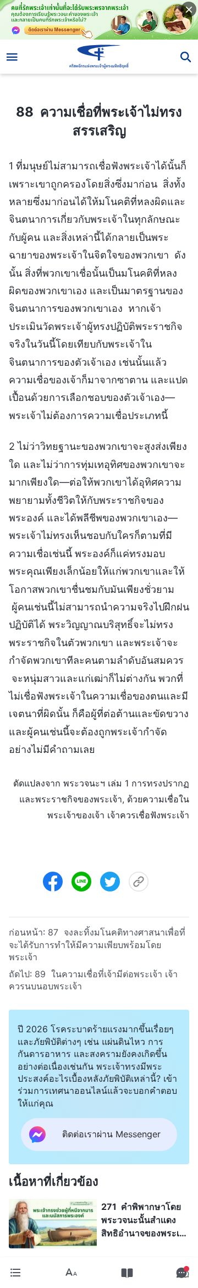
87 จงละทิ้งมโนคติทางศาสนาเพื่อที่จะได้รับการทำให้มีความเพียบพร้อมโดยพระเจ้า (97, 944)
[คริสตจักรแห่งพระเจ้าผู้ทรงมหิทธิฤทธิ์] (99, 57)
